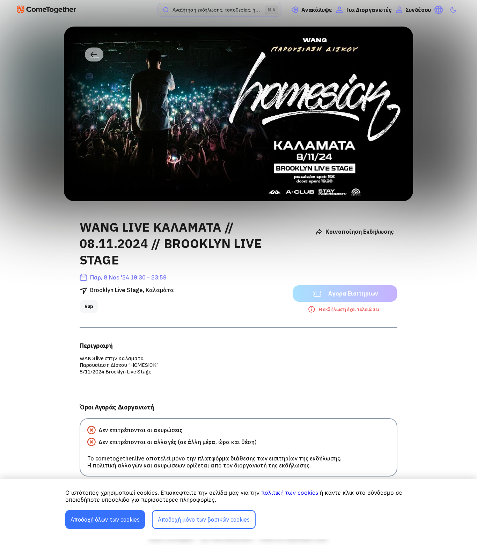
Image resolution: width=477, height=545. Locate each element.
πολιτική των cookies (289, 492)
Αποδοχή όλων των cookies (105, 519)
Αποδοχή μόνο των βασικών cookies (204, 519)
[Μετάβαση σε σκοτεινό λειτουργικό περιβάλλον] (453, 10)
